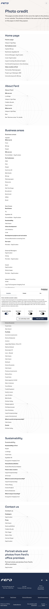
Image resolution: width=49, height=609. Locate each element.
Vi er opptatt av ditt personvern (32, 604)
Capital (2, 597)
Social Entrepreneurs (43, 597)
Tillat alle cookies (40, 318)
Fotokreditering (17, 604)
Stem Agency (4, 605)
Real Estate (13, 597)
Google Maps (41, 589)
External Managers (27, 597)
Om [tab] (40, 293)
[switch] (18, 314)
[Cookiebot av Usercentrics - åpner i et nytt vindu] (42, 290)
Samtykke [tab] (8, 293)
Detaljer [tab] (24, 293)
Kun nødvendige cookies (24, 318)
